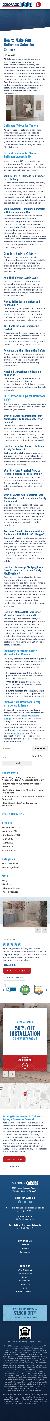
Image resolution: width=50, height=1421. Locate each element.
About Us (25, 1266)
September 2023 (12, 835)
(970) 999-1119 (26, 1228)
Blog (25, 1288)
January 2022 (10, 850)
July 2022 (8, 838)
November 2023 (11, 827)
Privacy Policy (25, 1291)
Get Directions (14, 1159)
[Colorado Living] (17, 4)
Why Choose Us (25, 1270)
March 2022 (9, 846)
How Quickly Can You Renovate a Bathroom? (20, 804)
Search (40, 748)
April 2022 (8, 842)
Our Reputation (25, 1273)
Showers (25, 1248)
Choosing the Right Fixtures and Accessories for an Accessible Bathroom (23, 778)
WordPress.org (10, 891)
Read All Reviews (15, 977)
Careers (24, 1277)
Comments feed (11, 888)
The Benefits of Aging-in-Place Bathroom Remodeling (24, 798)
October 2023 (10, 831)
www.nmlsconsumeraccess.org (19, 1371)
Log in (6, 880)
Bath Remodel (10, 863)
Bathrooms (25, 1241)
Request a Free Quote (17, 970)
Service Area (25, 1281)
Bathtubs (25, 1245)
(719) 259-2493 (26, 1211)
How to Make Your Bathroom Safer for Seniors (22, 785)
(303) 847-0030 (26, 1219)
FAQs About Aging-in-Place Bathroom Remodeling (22, 791)
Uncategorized (11, 867)
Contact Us (13, 1166)
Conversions (25, 1252)
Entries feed (9, 884)
